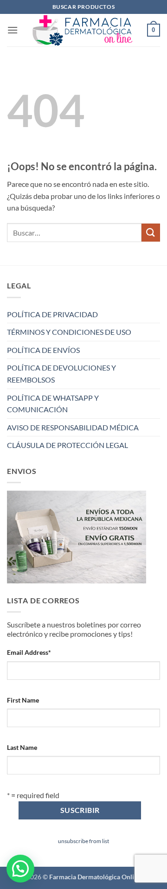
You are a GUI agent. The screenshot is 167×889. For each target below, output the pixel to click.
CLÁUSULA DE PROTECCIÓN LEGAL (67, 445)
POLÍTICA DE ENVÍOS (43, 349)
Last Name (22, 747)
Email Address (29, 652)
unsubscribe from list (83, 841)
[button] (12, 30)
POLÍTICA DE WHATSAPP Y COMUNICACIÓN (53, 403)
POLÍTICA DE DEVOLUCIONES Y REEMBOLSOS (61, 373)
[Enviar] (150, 233)
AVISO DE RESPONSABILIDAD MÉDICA (73, 427)
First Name (23, 700)
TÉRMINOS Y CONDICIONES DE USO (69, 331)
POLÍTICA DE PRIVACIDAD (52, 314)
